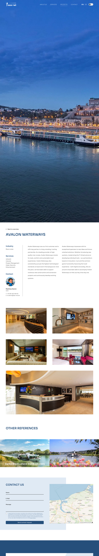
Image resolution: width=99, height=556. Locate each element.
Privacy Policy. (32, 518)
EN (83, 4)
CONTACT (74, 4)
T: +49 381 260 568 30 (12, 293)
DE (86, 4)
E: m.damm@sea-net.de (13, 295)
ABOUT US (43, 4)
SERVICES (53, 4)
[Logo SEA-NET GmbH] (11, 4)
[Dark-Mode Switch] (91, 4)
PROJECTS (63, 4)
